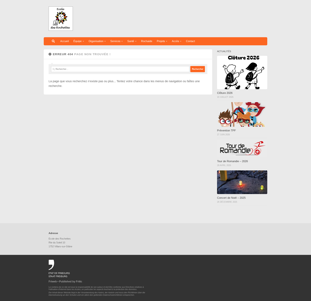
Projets (161, 41)
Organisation (96, 41)
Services (115, 41)
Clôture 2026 (224, 93)
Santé (130, 41)
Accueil (64, 41)
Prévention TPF (226, 130)
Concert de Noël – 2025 (231, 197)
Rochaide (146, 41)
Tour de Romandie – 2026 (232, 161)
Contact (190, 41)
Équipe (77, 41)
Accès (175, 41)
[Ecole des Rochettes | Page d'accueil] (61, 18)
